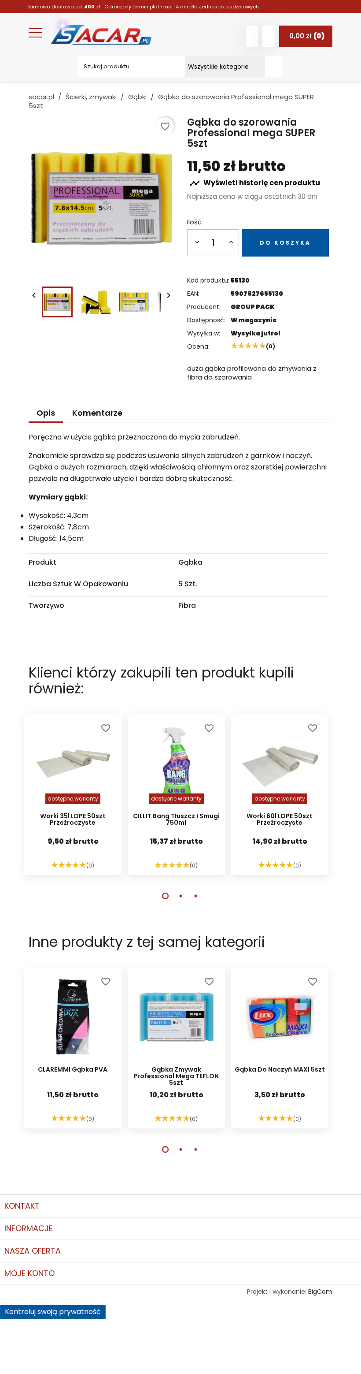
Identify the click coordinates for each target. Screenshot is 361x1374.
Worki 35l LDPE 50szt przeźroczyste (73, 820)
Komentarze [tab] (97, 412)
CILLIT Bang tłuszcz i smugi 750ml (176, 820)
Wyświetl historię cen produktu (254, 183)
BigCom (320, 1291)
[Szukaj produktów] (274, 66)
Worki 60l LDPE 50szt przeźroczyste (280, 820)
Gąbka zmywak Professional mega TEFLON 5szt (176, 1076)
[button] (165, 896)
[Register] (268, 36)
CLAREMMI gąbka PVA (72, 1070)
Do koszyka (285, 242)
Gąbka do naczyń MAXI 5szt (280, 1070)
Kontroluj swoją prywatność (53, 1312)
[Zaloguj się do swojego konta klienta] (252, 36)
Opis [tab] (46, 412)
